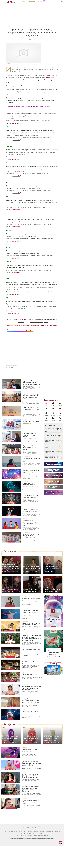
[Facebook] (35, 827)
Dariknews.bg (29, 831)
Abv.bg (5, 831)
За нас (17, 835)
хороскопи (15, 369)
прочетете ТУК (16, 123)
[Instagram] (39, 827)
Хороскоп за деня (51, 400)
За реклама (30, 835)
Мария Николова (13, 365)
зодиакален (38, 369)
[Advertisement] (24, 347)
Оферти (11, 724)
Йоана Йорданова (49, 77)
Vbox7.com (36, 831)
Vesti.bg (18, 831)
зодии (32, 369)
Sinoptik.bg (42, 831)
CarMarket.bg (35, 833)
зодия (27, 369)
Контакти (46, 835)
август (48, 369)
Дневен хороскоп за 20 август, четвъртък (52, 441)
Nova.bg (23, 831)
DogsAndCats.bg (49, 831)
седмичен (21, 369)
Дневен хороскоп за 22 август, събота (52, 452)
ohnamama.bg (32, 391)
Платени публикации (38, 835)
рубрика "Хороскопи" (22, 319)
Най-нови (22, 1)
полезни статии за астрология (39, 322)
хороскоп (8, 369)
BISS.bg (41, 833)
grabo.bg (24, 419)
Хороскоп (32, 1)
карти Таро (21, 322)
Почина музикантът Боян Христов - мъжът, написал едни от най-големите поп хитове (53, 457)
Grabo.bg (23, 833)
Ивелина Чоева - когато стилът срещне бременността (52, 446)
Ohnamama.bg (12, 831)
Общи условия (16, 841)
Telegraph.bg (57, 831)
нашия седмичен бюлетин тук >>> (49, 325)
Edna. (10, 1)
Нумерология (41, 1)
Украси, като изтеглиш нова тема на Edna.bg (53, 662)
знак (44, 369)
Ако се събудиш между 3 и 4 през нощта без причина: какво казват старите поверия (52, 435)
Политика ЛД (23, 835)
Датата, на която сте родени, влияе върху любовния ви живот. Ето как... (53, 430)
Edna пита (10, 551)
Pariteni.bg (28, 833)
